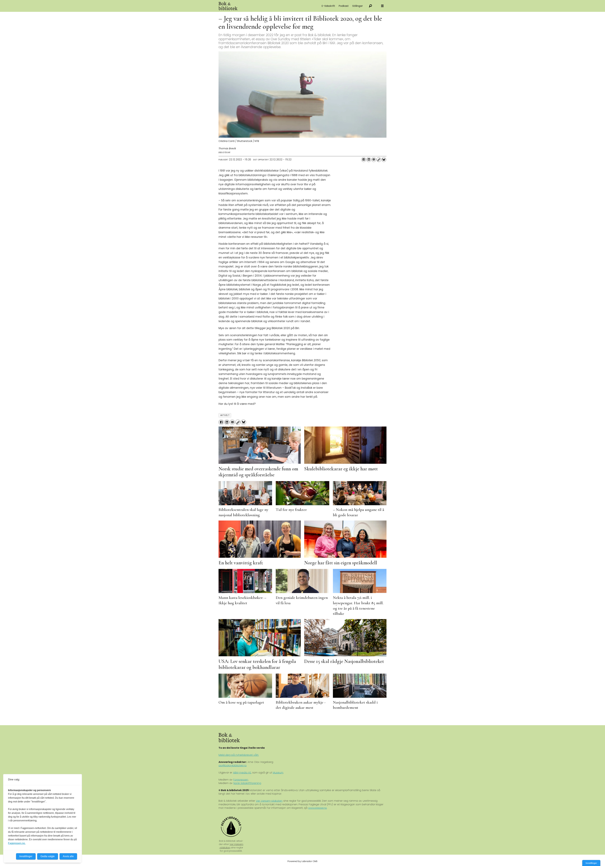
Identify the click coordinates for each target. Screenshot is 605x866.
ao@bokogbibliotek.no (233, 765)
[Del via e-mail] (373, 159)
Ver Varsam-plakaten (269, 801)
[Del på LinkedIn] (368, 159)
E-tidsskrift (328, 6)
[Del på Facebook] (363, 159)
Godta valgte (47, 856)
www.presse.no (317, 808)
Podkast (344, 6)
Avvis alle (68, 856)
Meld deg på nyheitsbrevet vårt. (239, 755)
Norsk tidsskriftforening (247, 783)
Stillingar (357, 6)
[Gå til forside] (254, 6)
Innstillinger (591, 863)
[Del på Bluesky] (383, 159)
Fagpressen (240, 779)
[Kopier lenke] (378, 159)
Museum (278, 772)
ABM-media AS (242, 772)
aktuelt (225, 415)
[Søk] (370, 6)
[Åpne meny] (382, 6)
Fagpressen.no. (17, 843)
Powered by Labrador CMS (302, 861)
